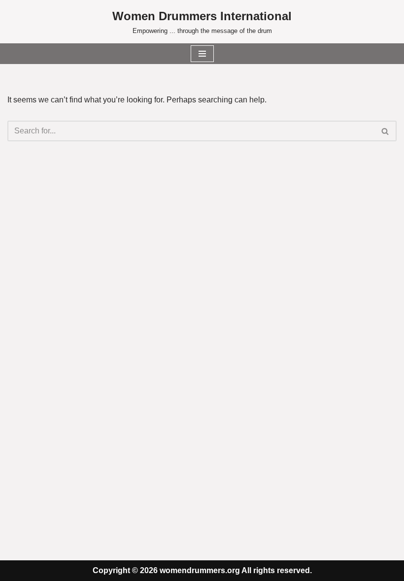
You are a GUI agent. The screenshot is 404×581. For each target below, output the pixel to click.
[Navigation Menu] (202, 53)
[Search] (385, 131)
